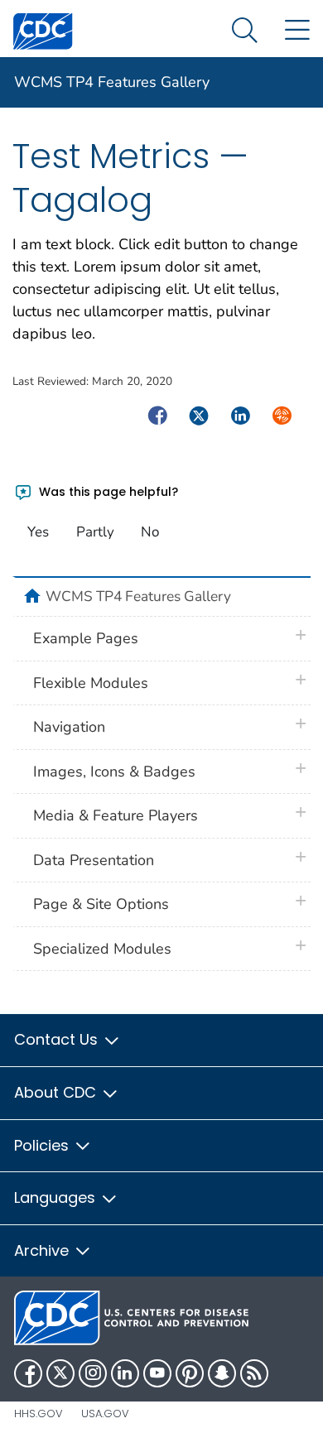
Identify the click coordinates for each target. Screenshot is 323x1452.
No (150, 531)
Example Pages (85, 638)
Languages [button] (56, 1197)
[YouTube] (157, 1373)
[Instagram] (93, 1373)
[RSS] (254, 1373)
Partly (95, 531)
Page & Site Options (101, 904)
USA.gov (105, 1413)
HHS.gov (38, 1413)
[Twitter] (60, 1373)
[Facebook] (28, 1373)
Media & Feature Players (115, 815)
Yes (38, 531)
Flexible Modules (90, 683)
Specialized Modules (102, 949)
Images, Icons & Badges (114, 771)
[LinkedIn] (125, 1373)
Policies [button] (43, 1145)
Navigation (69, 727)
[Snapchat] (222, 1373)
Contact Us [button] (58, 1039)
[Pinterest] (190, 1373)
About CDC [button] (57, 1092)
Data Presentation (93, 860)
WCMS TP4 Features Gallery (112, 82)
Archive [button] (43, 1250)
